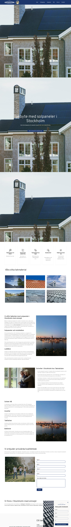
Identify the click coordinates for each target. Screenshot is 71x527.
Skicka (39, 489)
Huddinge (40, 505)
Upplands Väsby (17, 505)
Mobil (38, 464)
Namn (38, 459)
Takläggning (42, 2)
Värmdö (27, 505)
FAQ (54, 2)
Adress (38, 469)
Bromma (31, 505)
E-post (56, 509)
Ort (55, 520)
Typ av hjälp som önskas (41, 478)
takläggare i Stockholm (25, 504)
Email (38, 473)
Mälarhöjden (35, 505)
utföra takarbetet (17, 325)
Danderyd (12, 505)
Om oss (58, 2)
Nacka (8, 505)
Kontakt (63, 2)
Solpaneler (49, 2)
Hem (37, 2)
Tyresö (5, 505)
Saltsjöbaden (23, 505)
